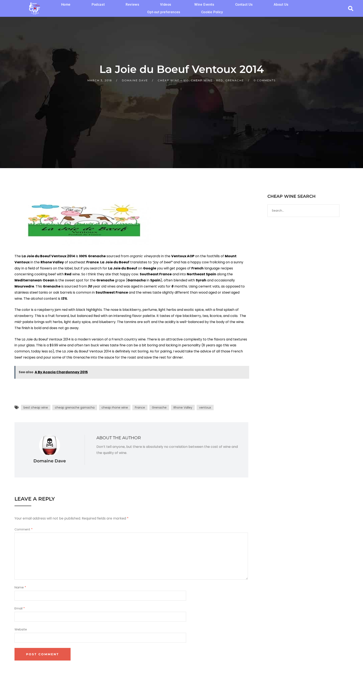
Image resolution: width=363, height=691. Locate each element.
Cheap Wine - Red (207, 80)
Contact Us (244, 5)
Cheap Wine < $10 (173, 80)
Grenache (234, 80)
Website (20, 629)
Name (20, 587)
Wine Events (204, 5)
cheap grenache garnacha (75, 407)
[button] (166, 4)
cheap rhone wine (114, 407)
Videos (165, 5)
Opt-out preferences (163, 12)
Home (66, 5)
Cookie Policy (212, 12)
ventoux (205, 407)
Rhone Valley (183, 407)
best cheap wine (36, 407)
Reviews (132, 5)
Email (19, 608)
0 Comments (265, 80)
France (140, 407)
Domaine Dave (135, 80)
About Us (281, 5)
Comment (23, 529)
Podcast (98, 5)
